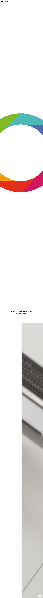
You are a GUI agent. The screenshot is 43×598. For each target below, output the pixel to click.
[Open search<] (37, 1)
